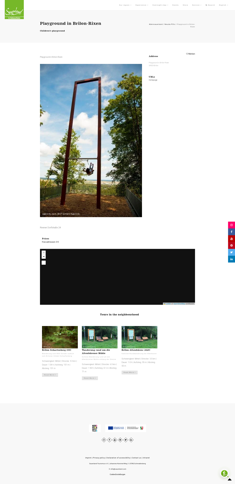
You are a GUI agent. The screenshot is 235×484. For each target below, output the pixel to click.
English (223, 5)
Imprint (88, 458)
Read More (49, 375)
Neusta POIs (170, 24)
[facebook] (109, 440)
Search (211, 5)
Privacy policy (99, 458)
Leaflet (168, 303)
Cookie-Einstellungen (117, 474)
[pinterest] (120, 440)
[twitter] (125, 440)
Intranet (146, 458)
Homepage (153, 80)
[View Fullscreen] (44, 263)
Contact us (136, 458)
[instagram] (104, 440)
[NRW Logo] (95, 428)
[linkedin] (131, 440)
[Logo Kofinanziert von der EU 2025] (125, 428)
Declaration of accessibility (118, 458)
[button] (115, 271)
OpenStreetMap (179, 303)
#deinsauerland (156, 24)
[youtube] (115, 440)
